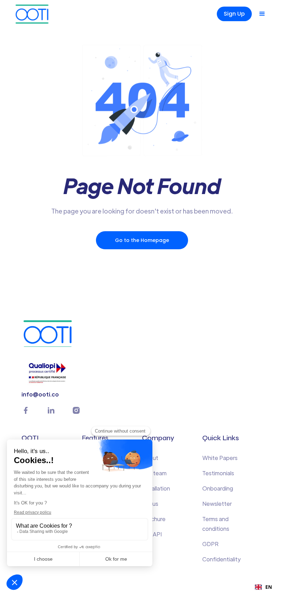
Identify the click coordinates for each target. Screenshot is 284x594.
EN (268, 587)
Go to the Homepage (142, 240)
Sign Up (234, 14)
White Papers (220, 457)
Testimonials (218, 473)
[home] (43, 13)
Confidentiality (221, 559)
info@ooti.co (40, 394)
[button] (262, 14)
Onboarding (217, 488)
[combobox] (263, 587)
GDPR (210, 543)
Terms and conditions (215, 523)
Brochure (154, 518)
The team (154, 473)
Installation (156, 488)
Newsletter (217, 503)
